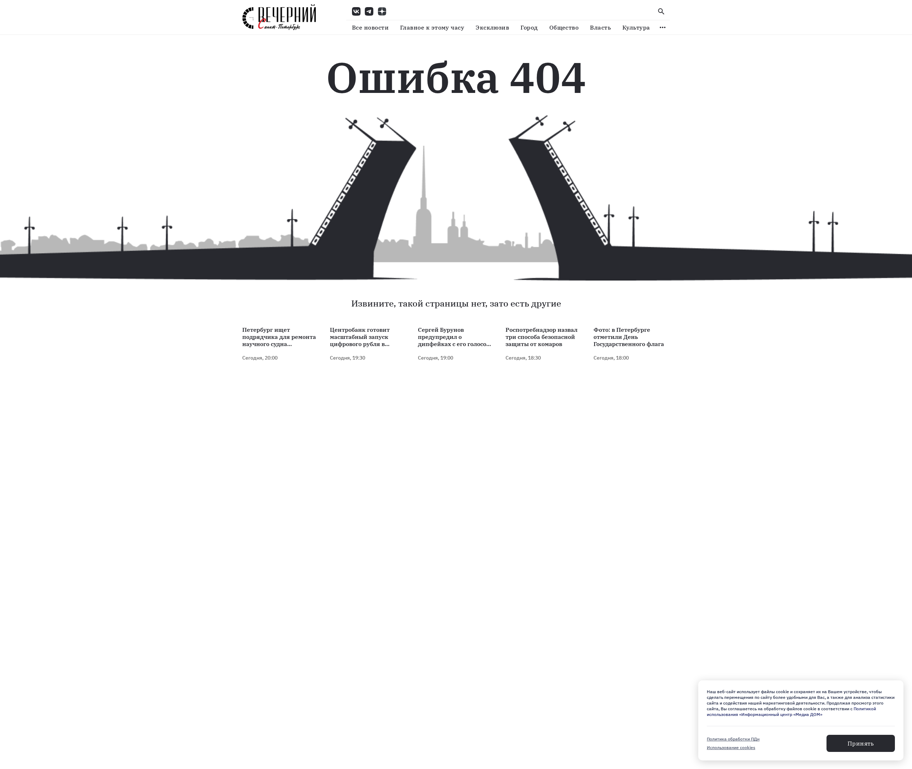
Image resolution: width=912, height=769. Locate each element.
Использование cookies (731, 747)
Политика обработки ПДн (733, 739)
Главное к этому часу (432, 27)
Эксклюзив (492, 27)
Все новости (370, 27)
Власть (600, 27)
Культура (636, 27)
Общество (564, 27)
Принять (861, 743)
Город (529, 27)
